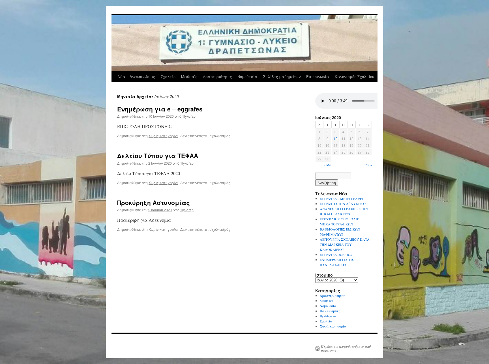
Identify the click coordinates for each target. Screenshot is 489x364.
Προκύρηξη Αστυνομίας (153, 202)
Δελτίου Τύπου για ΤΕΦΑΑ (157, 155)
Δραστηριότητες (217, 76)
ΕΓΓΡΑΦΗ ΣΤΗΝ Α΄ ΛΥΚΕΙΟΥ (343, 203)
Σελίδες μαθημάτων (282, 76)
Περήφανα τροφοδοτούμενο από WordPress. (346, 348)
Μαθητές (189, 76)
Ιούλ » (367, 165)
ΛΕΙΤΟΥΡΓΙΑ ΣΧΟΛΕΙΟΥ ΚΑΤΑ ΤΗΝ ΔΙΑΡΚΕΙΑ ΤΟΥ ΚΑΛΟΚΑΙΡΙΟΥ (345, 244)
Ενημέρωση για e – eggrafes (160, 109)
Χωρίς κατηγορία (163, 135)
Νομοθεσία (247, 76)
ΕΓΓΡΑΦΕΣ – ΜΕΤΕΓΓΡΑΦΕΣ (342, 198)
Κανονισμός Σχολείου (354, 76)
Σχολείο (168, 76)
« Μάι (328, 165)
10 (336, 138)
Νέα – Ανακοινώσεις (136, 76)
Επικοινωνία (317, 76)
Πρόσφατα (328, 316)
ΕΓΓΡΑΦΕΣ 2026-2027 (336, 254)
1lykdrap (189, 116)
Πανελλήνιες (330, 311)
